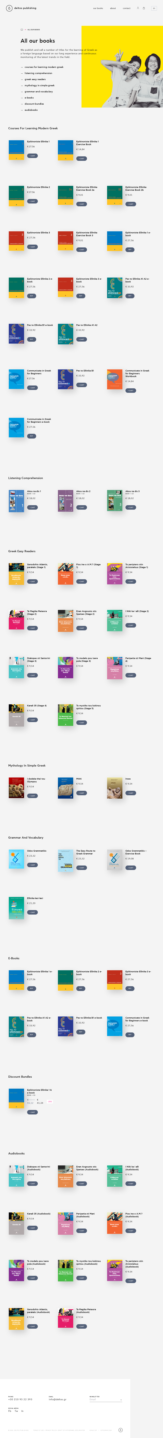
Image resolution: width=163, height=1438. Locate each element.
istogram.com (106, 1430)
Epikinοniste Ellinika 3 (38, 232)
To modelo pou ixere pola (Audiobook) (38, 1262)
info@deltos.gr (57, 1399)
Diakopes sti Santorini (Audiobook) (38, 1168)
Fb (9, 1411)
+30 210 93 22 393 (20, 1399)
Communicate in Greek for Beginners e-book (39, 420)
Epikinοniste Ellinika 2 (38, 187)
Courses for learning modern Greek (42, 67)
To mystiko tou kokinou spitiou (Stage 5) (88, 707)
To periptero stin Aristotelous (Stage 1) (136, 566)
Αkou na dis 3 (132, 491)
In (22, 1411)
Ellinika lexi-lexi (35, 898)
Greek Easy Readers (33, 79)
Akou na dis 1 (34, 491)
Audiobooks (29, 110)
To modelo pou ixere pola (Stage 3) (87, 660)
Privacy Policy (51, 1430)
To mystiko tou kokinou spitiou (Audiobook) (88, 1262)
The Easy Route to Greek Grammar (85, 852)
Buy (129, 250)
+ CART (32, 156)
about (113, 8)
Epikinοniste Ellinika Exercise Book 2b (135, 188)
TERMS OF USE (38, 1430)
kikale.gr (93, 1430)
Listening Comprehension (36, 73)
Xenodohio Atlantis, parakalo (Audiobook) (38, 1311)
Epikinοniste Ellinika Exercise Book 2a (86, 188)
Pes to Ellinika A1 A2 (86, 325)
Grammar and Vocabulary (37, 91)
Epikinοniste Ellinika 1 (38, 141)
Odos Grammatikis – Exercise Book (136, 852)
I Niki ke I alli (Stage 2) (137, 611)
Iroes (128, 779)
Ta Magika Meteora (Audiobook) (86, 1311)
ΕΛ (154, 8)
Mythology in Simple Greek (38, 85)
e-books (27, 97)
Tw (16, 1411)
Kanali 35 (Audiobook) (38, 1213)
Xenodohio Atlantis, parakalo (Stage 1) (37, 566)
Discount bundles (32, 104)
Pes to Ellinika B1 (85, 370)
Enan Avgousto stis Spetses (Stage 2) (86, 613)
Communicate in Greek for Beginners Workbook (137, 373)
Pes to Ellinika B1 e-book (40, 325)
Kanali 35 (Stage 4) (37, 705)
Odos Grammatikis (36, 851)
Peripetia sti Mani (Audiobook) (85, 1215)
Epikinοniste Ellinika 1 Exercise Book (87, 143)
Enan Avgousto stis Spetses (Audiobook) (87, 1168)
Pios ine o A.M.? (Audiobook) (133, 1215)
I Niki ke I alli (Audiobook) (132, 1168)
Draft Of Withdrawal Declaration (71, 1430)
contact (126, 8)
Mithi (79, 779)
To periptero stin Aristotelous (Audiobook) (134, 1264)
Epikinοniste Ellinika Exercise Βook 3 (86, 234)
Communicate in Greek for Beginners (39, 372)
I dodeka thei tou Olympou (36, 780)
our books (98, 8)
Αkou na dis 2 (83, 491)
